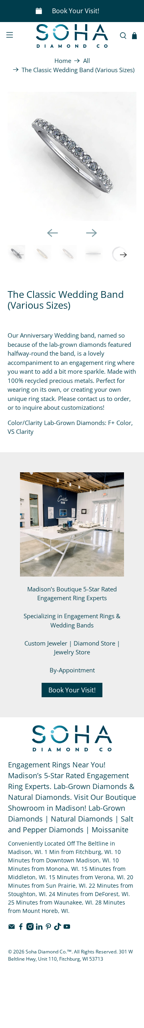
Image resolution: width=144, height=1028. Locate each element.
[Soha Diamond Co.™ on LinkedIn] (39, 928)
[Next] (92, 233)
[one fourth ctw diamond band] (72, 156)
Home (62, 61)
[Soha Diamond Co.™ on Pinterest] (48, 928)
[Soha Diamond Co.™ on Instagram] (30, 928)
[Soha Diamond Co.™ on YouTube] (66, 928)
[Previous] (52, 233)
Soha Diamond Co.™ (49, 952)
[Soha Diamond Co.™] (72, 36)
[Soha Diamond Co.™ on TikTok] (57, 928)
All (86, 61)
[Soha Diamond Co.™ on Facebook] (20, 928)
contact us (91, 399)
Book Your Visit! (75, 10)
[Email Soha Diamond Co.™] (11, 928)
